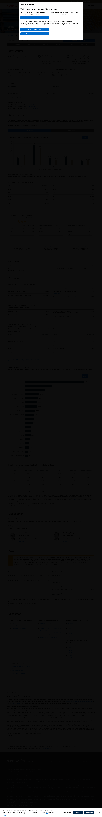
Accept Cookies (89, 812)
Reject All (78, 812)
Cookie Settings (67, 812)
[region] (51, 812)
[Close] (99, 812)
